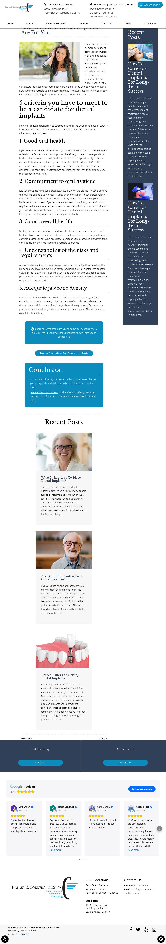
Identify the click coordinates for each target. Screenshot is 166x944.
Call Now (40, 762)
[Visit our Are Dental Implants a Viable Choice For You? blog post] (64, 550)
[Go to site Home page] (44, 888)
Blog (128, 23)
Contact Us (150, 23)
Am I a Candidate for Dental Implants (64, 353)
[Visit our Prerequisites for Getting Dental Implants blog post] (64, 649)
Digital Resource (28, 930)
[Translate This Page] (161, 939)
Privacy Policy (14, 934)
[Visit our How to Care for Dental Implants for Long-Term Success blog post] (140, 60)
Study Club (107, 23)
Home (10, 23)
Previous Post (27, 738)
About (29, 23)
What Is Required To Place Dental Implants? (61, 479)
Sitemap (24, 934)
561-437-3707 (38, 396)
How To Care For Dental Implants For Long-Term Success (138, 77)
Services (83, 23)
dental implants (100, 51)
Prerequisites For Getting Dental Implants (60, 676)
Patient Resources (56, 23)
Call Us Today (152, 4)
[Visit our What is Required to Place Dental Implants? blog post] (64, 451)
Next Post (102, 738)
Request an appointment (44, 392)
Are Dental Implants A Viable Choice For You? (62, 578)
